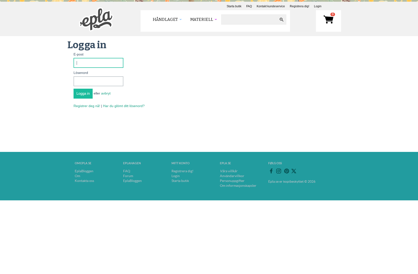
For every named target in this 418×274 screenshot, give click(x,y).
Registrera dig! (299, 6)
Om (77, 176)
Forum (128, 176)
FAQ (249, 6)
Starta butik (234, 6)
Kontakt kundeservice (271, 6)
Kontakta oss (84, 181)
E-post (78, 54)
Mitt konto (181, 163)
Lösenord (81, 73)
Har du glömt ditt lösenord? (124, 106)
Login (317, 6)
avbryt (106, 93)
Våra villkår (228, 171)
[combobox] (249, 19)
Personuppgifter (232, 181)
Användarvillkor (232, 176)
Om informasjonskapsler (238, 186)
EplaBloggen (84, 171)
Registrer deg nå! (87, 106)
